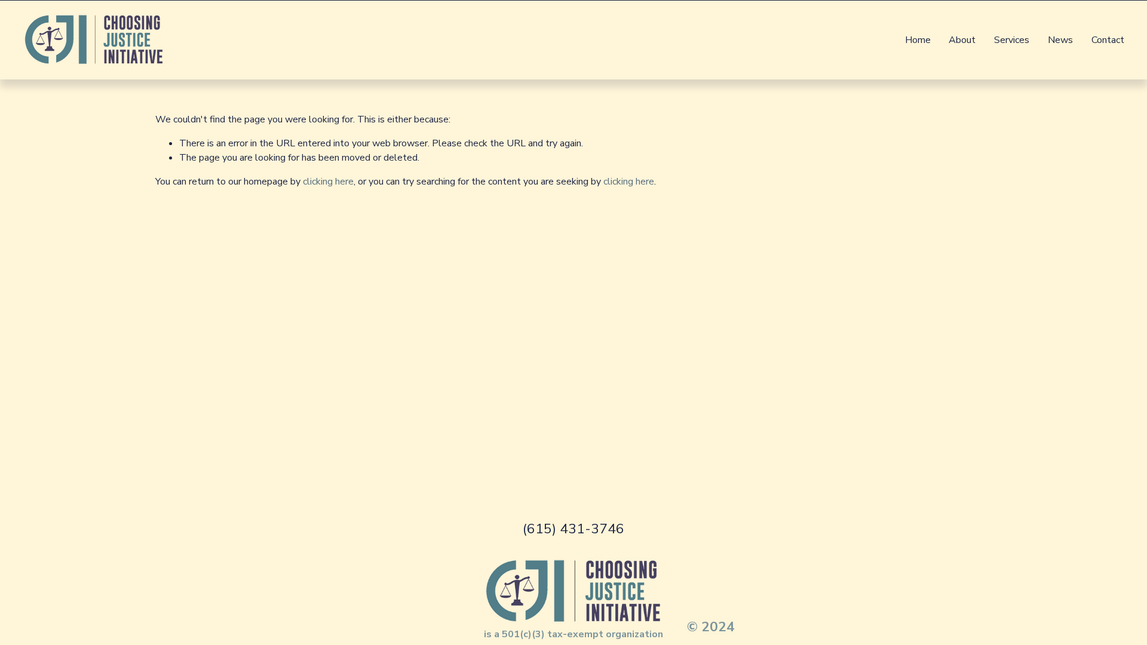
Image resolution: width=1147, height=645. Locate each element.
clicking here (328, 181)
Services (1011, 40)
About (962, 40)
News (1060, 40)
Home (918, 40)
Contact (1107, 40)
